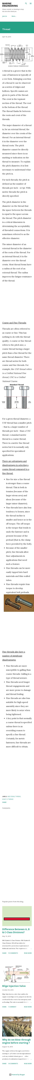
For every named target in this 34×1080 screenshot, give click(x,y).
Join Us (4, 16)
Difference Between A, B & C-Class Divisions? (16, 931)
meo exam (11, 796)
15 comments (13, 953)
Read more (28, 953)
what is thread (7, 799)
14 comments (13, 1063)
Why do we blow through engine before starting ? (16, 1041)
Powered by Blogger (18, 1074)
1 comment (12, 1007)
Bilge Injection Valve (14, 985)
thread (18, 796)
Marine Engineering (10, 4)
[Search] (26, 3)
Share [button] (4, 802)
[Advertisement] (17, 303)
